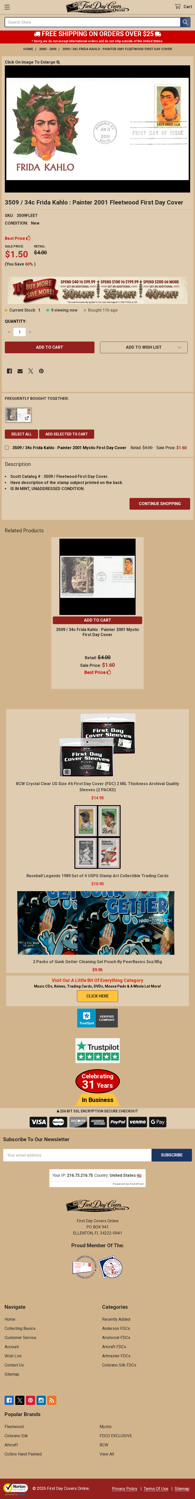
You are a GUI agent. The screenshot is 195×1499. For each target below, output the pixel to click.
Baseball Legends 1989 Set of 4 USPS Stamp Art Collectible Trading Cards (97, 875)
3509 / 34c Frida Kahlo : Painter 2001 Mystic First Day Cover (69, 447)
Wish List (13, 1356)
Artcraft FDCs (114, 1346)
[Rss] (51, 1400)
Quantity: (15, 321)
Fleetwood (14, 1426)
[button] (144, 347)
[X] (30, 371)
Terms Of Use (156, 1488)
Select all (21, 434)
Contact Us (14, 1365)
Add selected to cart (66, 434)
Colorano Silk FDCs (119, 1365)
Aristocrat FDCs (116, 1337)
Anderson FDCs (116, 1328)
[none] (97, 129)
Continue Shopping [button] (160, 503)
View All (107, 1454)
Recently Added (116, 1319)
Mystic (106, 1426)
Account (12, 1346)
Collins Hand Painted (23, 1454)
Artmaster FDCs (116, 1356)
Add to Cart (97, 620)
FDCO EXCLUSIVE (116, 1435)
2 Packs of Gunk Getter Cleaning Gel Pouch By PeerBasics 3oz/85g (97, 961)
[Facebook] (9, 371)
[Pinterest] (41, 371)
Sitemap (12, 1374)
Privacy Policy (124, 1488)
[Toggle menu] (7, 7)
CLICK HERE (97, 996)
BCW (104, 1445)
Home (10, 1319)
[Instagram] (41, 1400)
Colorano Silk (16, 1435)
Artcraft (11, 1445)
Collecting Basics (20, 1328)
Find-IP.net (136, 1184)
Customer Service (20, 1337)
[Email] (20, 371)
